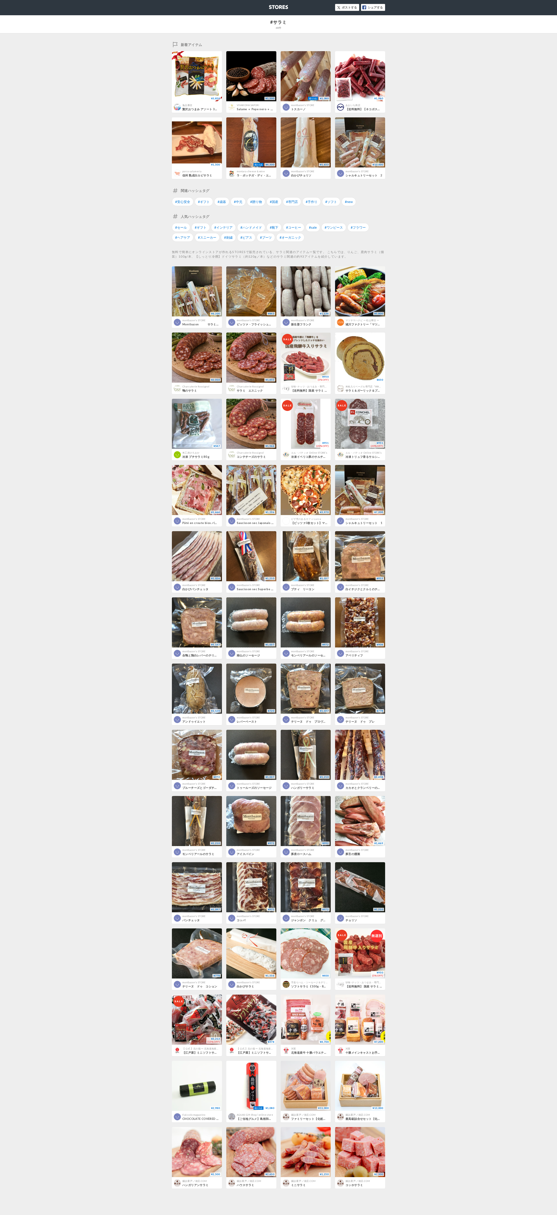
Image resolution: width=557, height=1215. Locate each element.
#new (349, 202)
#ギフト (204, 202)
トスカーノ (298, 109)
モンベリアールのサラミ (198, 854)
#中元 (238, 202)
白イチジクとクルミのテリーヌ (366, 589)
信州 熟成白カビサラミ (197, 175)
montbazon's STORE (302, 105)
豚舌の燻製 (353, 854)
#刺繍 (228, 237)
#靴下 (274, 227)
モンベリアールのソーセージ (310, 655)
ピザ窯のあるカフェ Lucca (306, 518)
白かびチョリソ (301, 175)
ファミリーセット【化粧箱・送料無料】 (317, 1118)
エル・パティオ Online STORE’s (309, 452)
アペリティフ (354, 655)
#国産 (274, 202)
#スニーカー (207, 237)
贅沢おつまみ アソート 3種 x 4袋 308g (207, 109)
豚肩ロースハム (301, 854)
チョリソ (351, 920)
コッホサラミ (354, 1185)
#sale (313, 227)
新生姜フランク (301, 324)
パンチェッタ (191, 920)
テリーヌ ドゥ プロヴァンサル (313, 721)
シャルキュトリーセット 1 (364, 523)
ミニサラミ (298, 1185)
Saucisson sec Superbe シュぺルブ (261, 589)
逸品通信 (187, 105)
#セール (181, 227)
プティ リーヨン (302, 589)
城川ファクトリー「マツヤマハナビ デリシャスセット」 (382, 324)
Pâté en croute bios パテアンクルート (208, 523)
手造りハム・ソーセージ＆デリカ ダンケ (314, 982)
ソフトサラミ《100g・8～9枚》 (312, 986)
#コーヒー (293, 227)
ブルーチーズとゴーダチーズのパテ (205, 787)
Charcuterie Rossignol (195, 386)
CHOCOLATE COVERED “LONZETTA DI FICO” (214, 1118)
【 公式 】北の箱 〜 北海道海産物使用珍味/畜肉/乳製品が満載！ (217, 1048)
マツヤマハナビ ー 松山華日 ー (362, 320)
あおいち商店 (353, 105)
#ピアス (246, 237)
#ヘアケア (182, 237)
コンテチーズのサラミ (251, 456)
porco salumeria (191, 171)
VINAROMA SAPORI (248, 105)
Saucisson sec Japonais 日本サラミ (261, 523)
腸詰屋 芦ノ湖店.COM (303, 1114)
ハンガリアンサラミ (195, 1185)
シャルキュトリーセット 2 (364, 175)
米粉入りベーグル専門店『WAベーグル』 (368, 386)
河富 (293, 1048)
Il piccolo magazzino (193, 1114)
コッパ (241, 920)
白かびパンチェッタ (195, 589)
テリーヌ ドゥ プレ (360, 721)
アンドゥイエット (194, 721)
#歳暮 (222, 202)
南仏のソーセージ (248, 655)
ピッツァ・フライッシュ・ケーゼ (258, 324)
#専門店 (292, 202)
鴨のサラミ (189, 390)
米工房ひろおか (191, 452)
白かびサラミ (245, 986)
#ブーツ (266, 237)
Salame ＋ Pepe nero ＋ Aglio (257, 109)
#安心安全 (182, 202)
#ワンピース (334, 227)
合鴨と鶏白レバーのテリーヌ (201, 655)
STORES (271, 6)
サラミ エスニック (250, 390)
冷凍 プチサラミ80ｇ (196, 456)
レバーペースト (247, 721)
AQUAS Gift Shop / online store (255, 1114)
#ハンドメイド (251, 227)
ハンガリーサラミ (302, 787)
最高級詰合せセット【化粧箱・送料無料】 (373, 1118)
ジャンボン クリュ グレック (311, 920)
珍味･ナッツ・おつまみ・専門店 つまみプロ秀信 (318, 386)
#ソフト (331, 202)
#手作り (311, 202)
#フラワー (358, 227)
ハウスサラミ (245, 1185)
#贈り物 (256, 202)
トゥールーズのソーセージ (254, 787)
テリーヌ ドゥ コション (199, 986)
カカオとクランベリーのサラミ (366, 787)
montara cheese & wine (251, 171)
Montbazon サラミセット (203, 324)
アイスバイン (245, 854)
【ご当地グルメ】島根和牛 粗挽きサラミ (264, 1118)
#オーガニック (290, 237)
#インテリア (223, 227)
